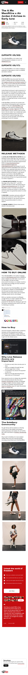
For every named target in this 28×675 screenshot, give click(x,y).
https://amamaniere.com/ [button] (12, 163)
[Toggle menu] (25, 2)
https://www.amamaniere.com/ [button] (10, 186)
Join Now (11, 591)
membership (10, 300)
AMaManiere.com (6, 61)
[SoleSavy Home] (4, 2)
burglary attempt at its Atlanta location (14, 82)
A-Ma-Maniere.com (11, 277)
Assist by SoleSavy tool (8, 386)
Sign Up (21, 2)
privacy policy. (21, 663)
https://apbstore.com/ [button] (7, 166)
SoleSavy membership (7, 381)
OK (6, 665)
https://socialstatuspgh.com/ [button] (9, 164)
